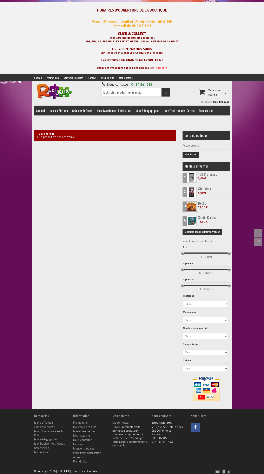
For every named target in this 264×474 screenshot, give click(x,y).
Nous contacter (82, 440)
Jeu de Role (41, 452)
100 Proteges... (207, 174)
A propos (79, 457)
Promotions (52, 78)
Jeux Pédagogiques (147, 110)
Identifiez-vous (221, 102)
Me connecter (121, 422)
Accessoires (206, 110)
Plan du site (107, 78)
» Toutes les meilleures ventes (202, 232)
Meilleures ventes (197, 166)
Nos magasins (82, 435)
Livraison (78, 444)
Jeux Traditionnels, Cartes (178, 110)
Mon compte (126, 78)
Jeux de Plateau (58, 110)
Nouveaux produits (73, 78)
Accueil (38, 78)
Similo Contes (207, 217)
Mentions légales (83, 448)
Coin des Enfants (82, 110)
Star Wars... (205, 188)
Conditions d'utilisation (87, 453)
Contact (92, 78)
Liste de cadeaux (196, 135)
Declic (202, 203)
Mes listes (191, 154)
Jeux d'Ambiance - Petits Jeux (114, 110)
